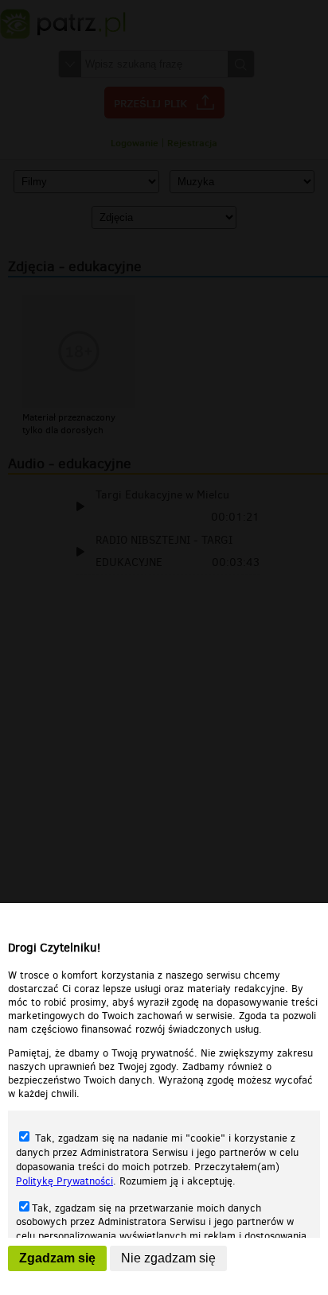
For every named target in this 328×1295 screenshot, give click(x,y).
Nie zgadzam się (168, 1258)
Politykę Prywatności (64, 1181)
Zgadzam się (57, 1258)
